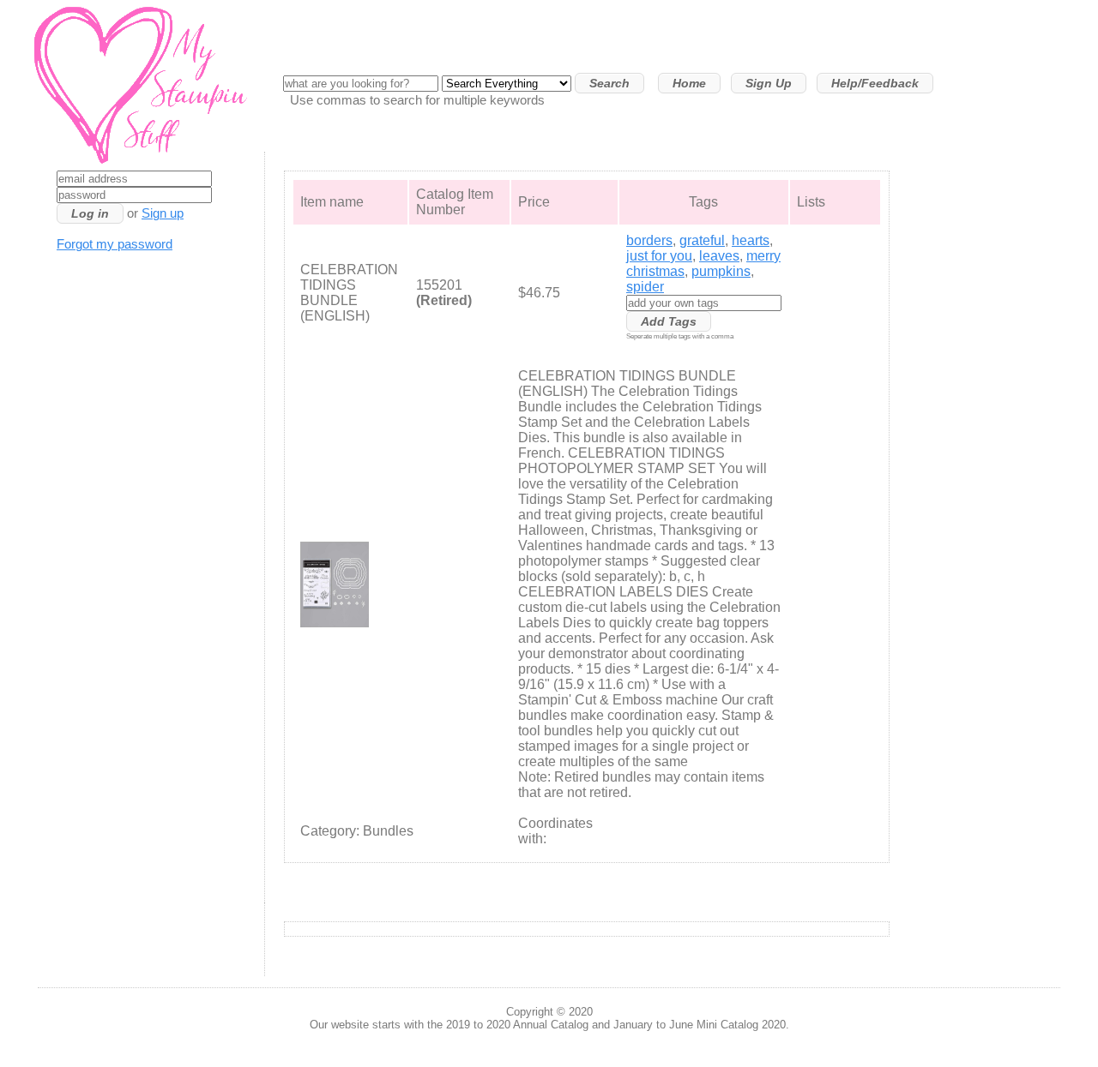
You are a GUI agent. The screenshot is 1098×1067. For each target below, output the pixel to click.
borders (649, 240)
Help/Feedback (875, 83)
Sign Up (768, 83)
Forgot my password (114, 244)
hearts (750, 240)
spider (645, 286)
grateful (702, 240)
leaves (719, 256)
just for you (659, 256)
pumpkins (721, 271)
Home (689, 83)
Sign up (163, 213)
